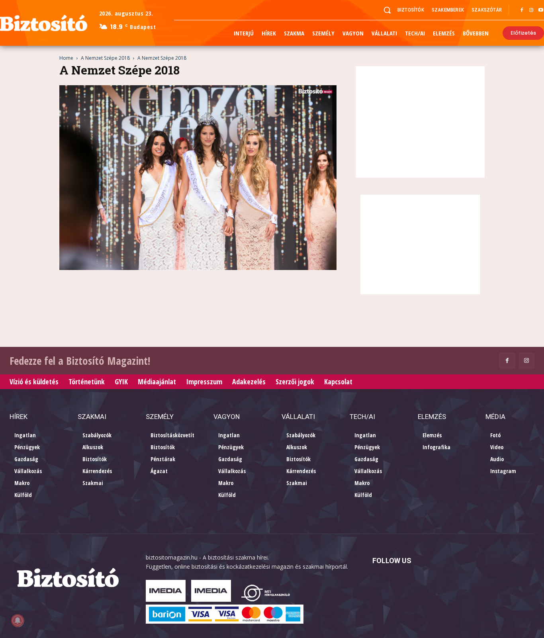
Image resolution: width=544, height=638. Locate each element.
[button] (387, 10)
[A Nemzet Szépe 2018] (198, 267)
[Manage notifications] (17, 620)
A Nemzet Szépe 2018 (105, 58)
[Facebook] (521, 10)
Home (66, 58)
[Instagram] (531, 10)
